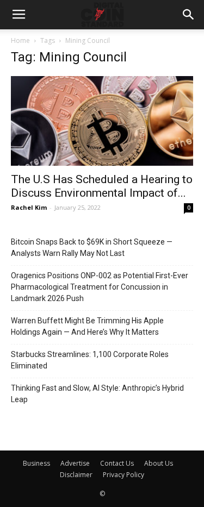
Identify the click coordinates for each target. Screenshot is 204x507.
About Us (158, 463)
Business (36, 463)
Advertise (75, 463)
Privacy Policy (123, 474)
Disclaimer (76, 474)
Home (20, 40)
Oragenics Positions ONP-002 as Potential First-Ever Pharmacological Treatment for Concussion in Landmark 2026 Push (99, 287)
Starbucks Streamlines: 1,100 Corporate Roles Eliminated (90, 360)
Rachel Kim (29, 207)
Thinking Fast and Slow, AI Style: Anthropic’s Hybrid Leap (97, 394)
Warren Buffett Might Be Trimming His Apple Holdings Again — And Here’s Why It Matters (87, 326)
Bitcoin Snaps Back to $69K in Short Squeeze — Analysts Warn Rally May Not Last (91, 247)
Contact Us (117, 463)
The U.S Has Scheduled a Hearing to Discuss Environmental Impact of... (102, 186)
